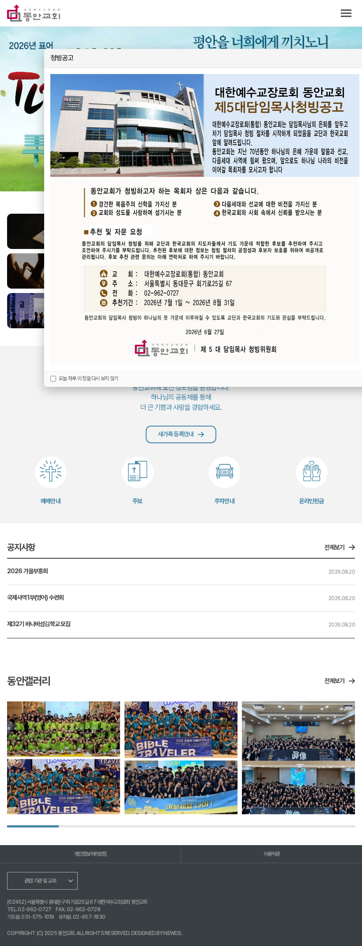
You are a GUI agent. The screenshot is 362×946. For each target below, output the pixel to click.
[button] (15, 111)
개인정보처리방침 (90, 854)
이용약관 (272, 854)
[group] (63, 757)
